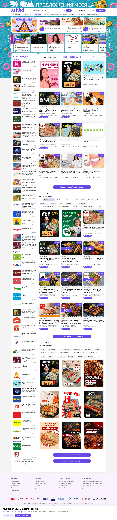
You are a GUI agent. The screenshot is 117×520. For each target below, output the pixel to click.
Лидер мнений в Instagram (41, 483)
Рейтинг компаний (98, 57)
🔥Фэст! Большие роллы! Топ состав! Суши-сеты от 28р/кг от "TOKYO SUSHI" (93, 291)
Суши (67, 200)
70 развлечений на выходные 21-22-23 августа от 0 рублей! (93, 78)
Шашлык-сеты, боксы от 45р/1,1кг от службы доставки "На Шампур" (93, 321)
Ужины (54, 352)
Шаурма (100, 200)
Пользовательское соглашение (43, 487)
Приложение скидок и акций (89, 489)
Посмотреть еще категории (72, 461)
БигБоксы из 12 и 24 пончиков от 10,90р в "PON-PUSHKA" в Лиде (51, 27)
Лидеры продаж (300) (47, 57)
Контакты (37, 489)
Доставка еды (27, 14)
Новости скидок (56, 14)
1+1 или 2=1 (61, 356)
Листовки (46, 14)
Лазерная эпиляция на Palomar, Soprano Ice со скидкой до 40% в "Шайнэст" (71, 172)
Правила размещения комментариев (67, 491)
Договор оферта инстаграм (65, 483)
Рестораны (77, 349)
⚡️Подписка (72, 14)
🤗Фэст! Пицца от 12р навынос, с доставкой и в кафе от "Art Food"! (93, 259)
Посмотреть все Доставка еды (72, 336)
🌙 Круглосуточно (64, 206)
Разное (75, 206)
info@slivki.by (14, 485)
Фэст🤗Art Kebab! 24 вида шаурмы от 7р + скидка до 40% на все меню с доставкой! (94, 27)
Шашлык (43, 203)
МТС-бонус (81, 14)
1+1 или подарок (80, 203)
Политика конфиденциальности (66, 481)
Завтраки (88, 349)
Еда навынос (66, 349)
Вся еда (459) (44, 342)
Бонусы (60, 492)
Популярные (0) (18, 252)
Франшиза (37, 485)
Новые (42, 349)
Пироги (91, 200)
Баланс (65, 14)
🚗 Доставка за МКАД (47, 206)
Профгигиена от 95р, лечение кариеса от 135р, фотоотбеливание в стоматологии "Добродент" (92, 173)
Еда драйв (77, 352)
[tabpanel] (24, 24)
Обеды (59, 200)
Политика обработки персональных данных (93, 483)
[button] (13, 43)
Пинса (83, 200)
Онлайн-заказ (43, 117)
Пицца (75, 200)
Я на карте (38, 14)
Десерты (69, 203)
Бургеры (53, 203)
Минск (81, 10)
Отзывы (84, 487)
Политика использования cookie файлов (92, 481)
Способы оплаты (62, 485)
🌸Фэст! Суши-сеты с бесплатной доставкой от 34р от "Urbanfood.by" (71, 291)
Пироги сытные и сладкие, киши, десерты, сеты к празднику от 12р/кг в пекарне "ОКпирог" (49, 322)
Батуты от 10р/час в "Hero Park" (70, 140)
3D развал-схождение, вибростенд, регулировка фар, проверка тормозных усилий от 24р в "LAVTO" (73, 27)
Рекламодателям (39, 481)
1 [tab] (24, 31)
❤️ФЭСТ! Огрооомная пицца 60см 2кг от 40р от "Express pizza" (49, 140)
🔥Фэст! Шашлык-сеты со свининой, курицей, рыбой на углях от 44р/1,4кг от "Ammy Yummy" (70, 260)
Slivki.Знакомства (92, 14)
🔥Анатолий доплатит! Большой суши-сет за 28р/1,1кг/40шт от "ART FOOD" (49, 110)
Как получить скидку (87, 485)
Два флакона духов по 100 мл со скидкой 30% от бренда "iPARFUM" (93, 110)
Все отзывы (100, 31)
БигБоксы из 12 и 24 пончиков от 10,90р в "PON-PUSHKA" (49, 171)
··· (40, 200)
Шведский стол (65, 352)
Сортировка (16, 59)
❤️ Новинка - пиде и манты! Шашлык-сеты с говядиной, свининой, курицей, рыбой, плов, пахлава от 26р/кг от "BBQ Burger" (71, 323)
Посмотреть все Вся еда (72, 455)
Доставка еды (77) (46, 193)
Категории (17, 14)
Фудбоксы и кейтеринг (88, 206)
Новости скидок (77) (22, 56)
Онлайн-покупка (66, 117)
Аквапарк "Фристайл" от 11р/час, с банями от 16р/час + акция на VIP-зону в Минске (71, 110)
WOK (61, 203)
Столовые (44, 352)
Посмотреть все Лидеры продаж (72, 187)
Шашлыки (82, 356)
